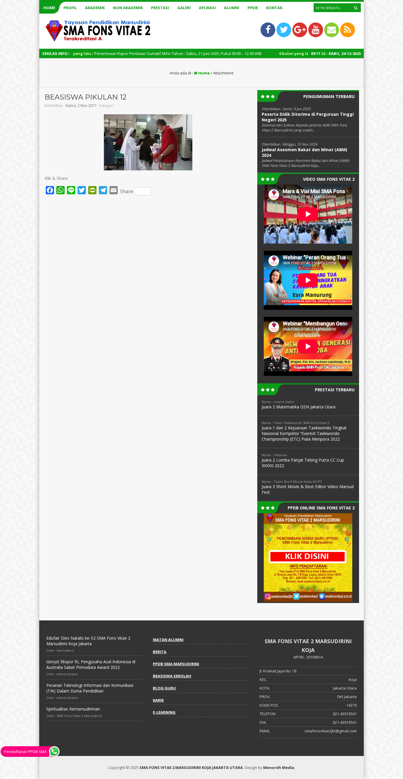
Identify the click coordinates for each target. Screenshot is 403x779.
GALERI (184, 7)
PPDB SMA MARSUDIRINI (176, 663)
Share (126, 191)
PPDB (253, 7)
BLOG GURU (164, 688)
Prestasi (160, 7)
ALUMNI (231, 7)
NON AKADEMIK (128, 7)
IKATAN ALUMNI (168, 639)
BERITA (159, 651)
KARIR (158, 700)
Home (49, 7)
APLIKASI (207, 7)
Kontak (274, 7)
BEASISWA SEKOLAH (172, 676)
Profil (70, 7)
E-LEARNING (164, 712)
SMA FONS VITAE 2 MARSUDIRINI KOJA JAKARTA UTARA (191, 767)
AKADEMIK (95, 7)
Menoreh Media (278, 767)
